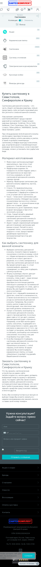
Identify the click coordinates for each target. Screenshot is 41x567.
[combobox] (5, 433)
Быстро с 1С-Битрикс (27, 564)
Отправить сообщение (20, 457)
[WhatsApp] (20, 550)
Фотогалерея (7, 497)
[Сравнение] (17, 9)
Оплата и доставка (10, 505)
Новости (6, 490)
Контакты (6, 512)
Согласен (28, 556)
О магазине (7, 482)
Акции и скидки (8, 468)
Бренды (5, 475)
